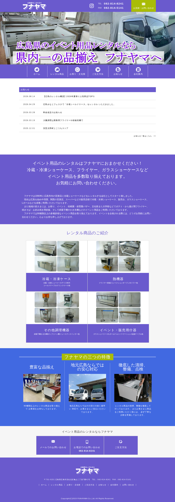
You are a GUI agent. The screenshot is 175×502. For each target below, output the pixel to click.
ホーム (36, 74)
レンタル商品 (57, 74)
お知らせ (118, 74)
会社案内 (138, 74)
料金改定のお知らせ (42, 112)
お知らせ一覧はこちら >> (145, 136)
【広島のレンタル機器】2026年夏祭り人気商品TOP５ (59, 96)
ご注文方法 (97, 74)
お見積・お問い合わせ (143, 8)
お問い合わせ (128, 485)
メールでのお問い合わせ (53, 447)
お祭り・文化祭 (77, 74)
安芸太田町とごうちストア (45, 128)
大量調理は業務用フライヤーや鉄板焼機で (53, 120)
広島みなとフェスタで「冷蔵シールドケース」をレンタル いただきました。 (69, 104)
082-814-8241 (114, 3)
